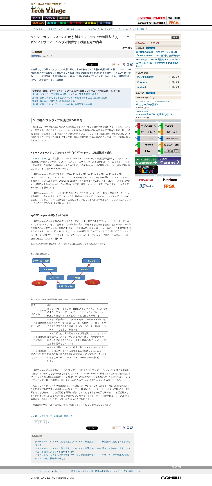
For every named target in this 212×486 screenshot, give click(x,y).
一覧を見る (151, 48)
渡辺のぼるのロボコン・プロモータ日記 (152, 101)
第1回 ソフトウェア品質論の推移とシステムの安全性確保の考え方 (65, 94)
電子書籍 (105, 23)
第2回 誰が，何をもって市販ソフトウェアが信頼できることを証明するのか (69, 98)
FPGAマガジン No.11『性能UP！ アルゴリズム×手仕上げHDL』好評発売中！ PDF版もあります (158, 63)
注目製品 (90, 23)
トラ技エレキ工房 (159, 18)
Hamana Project (142, 111)
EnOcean (142, 82)
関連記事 (174, 77)
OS (36, 416)
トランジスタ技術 (144, 18)
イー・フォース (40, 158)
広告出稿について (132, 471)
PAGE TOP (176, 467)
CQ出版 (174, 18)
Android (141, 87)
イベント (50, 18)
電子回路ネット (75, 23)
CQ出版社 (171, 477)
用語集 (63, 18)
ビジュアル (91, 29)
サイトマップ (60, 471)
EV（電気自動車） (146, 77)
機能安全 (68, 416)
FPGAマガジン (174, 23)
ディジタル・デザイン (144, 23)
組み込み (39, 52)
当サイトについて (41, 471)
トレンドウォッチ (54, 29)
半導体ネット (52, 23)
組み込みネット (38, 23)
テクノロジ (38, 29)
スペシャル (123, 29)
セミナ (36, 18)
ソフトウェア (45, 416)
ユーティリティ (107, 29)
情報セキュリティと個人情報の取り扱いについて (95, 471)
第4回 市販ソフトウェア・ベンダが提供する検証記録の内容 (62, 104)
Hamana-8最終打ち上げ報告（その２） (155, 114)
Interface (159, 23)
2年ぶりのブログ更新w (147, 104)
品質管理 (58, 416)
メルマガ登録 (138, 29)
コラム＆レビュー (74, 29)
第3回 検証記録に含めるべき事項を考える (53, 101)
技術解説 (35, 56)
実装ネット (63, 23)
